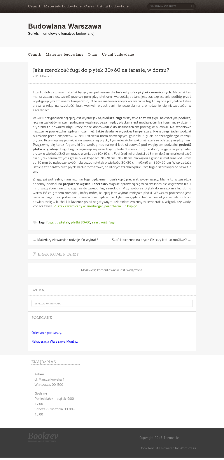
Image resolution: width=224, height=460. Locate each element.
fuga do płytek (57, 222)
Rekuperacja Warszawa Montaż (55, 341)
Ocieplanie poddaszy (46, 332)
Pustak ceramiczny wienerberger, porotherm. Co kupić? (95, 206)
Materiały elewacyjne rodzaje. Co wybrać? (65, 239)
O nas (89, 6)
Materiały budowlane (63, 6)
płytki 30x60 (80, 222)
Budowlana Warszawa (65, 26)
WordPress (188, 448)
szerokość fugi (103, 222)
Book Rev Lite (150, 448)
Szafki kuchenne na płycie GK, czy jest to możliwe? (151, 239)
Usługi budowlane (113, 6)
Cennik (34, 6)
